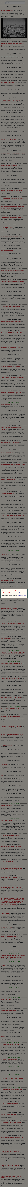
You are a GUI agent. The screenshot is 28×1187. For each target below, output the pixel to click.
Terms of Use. (22, 595)
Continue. (22, 593)
